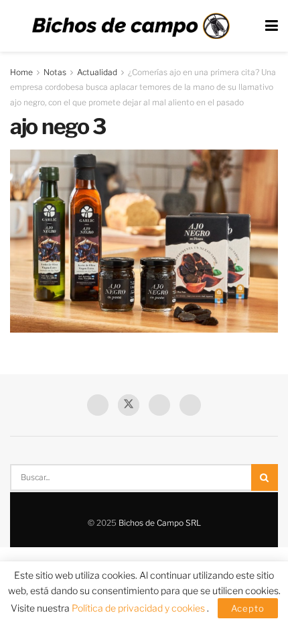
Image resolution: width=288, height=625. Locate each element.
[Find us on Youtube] (159, 405)
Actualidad (97, 72)
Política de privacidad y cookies (139, 608)
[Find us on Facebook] (98, 405)
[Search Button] (264, 477)
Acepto (248, 608)
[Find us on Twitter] (128, 405)
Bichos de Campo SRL (160, 523)
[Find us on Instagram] (190, 405)
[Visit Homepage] (130, 26)
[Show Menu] (271, 26)
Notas (55, 72)
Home (21, 72)
